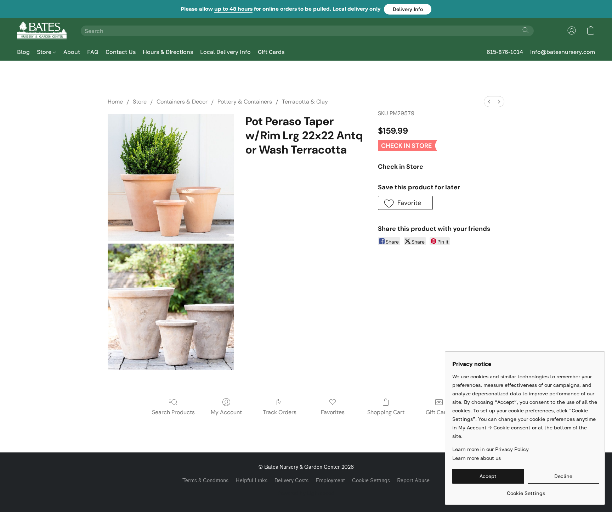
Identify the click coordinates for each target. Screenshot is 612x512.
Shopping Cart (385, 412)
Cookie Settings (371, 481)
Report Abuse (413, 481)
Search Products (173, 412)
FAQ (92, 51)
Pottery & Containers (244, 101)
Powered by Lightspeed (306, 493)
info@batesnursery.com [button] (562, 51)
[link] (525, 490)
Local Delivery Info (225, 51)
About (71, 51)
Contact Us (121, 51)
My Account (226, 412)
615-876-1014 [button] (505, 51)
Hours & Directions (168, 51)
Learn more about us (476, 458)
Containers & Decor (182, 101)
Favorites (333, 412)
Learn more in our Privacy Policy (490, 449)
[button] (407, 9)
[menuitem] (489, 101)
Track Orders (279, 412)
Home (115, 101)
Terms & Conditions (205, 481)
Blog (23, 51)
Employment (330, 481)
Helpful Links (251, 481)
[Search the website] (525, 30)
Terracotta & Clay (305, 101)
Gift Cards (271, 51)
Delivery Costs (291, 481)
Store (45, 51)
